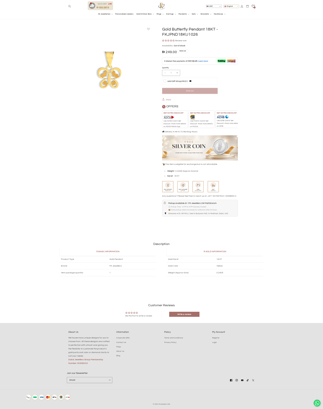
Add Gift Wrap (177, 81)
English (229, 6)
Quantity (165, 68)
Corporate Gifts (123, 338)
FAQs (118, 347)
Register (216, 338)
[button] (69, 6)
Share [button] (168, 100)
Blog (118, 356)
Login (214, 342)
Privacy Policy (170, 342)
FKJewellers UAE (164, 404)
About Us (120, 351)
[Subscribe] (109, 380)
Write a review (184, 314)
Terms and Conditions (173, 338)
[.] (93, 5)
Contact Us (121, 342)
